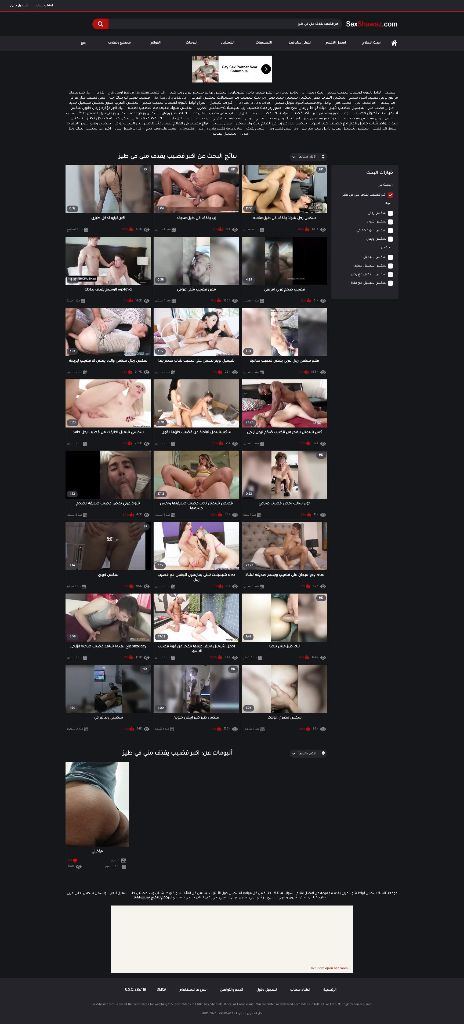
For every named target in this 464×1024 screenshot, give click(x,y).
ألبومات (191, 43)
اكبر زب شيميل (221, 103)
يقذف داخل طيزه (181, 119)
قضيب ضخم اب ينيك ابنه (130, 98)
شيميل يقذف (224, 134)
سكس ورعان (376, 239)
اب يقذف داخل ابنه (249, 113)
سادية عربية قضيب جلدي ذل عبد (220, 129)
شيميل (386, 248)
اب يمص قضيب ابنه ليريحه (213, 114)
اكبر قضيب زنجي (365, 103)
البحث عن (385, 185)
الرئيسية (394, 43)
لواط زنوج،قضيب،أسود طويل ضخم (304, 103)
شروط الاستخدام (193, 990)
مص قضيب (222, 124)
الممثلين (227, 43)
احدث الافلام (372, 43)
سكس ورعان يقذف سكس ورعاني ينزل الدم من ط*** (118, 114)
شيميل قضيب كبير (347, 108)
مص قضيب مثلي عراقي (88, 98)
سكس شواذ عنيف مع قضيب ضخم (160, 108)
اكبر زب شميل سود (128, 129)
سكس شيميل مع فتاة (368, 283)
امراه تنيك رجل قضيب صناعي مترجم (272, 119)
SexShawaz (225, 1013)
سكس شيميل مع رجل (368, 274)
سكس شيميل (374, 257)
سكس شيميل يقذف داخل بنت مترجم (335, 129)
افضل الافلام (336, 43)
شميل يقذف (255, 129)
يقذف (100, 93)
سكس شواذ (376, 222)
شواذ (388, 204)
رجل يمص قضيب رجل (283, 129)
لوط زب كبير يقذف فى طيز (331, 114)
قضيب (390, 93)
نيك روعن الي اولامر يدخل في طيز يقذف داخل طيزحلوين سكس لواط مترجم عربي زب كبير (246, 93)
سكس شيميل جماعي (369, 266)
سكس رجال (377, 213)
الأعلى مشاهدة (299, 43)
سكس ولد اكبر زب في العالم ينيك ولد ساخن (271, 124)
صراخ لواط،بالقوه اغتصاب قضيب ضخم (174, 103)
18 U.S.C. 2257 (135, 990)
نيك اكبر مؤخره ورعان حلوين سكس (97, 108)
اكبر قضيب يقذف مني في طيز (364, 195)
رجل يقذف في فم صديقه (363, 119)
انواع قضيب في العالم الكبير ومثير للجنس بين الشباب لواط (162, 124)
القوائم (156, 43)
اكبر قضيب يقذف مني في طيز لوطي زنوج (136, 93)
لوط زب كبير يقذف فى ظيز (322, 119)
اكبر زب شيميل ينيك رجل (89, 129)
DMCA (161, 990)
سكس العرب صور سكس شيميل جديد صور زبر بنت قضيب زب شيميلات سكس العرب (268, 98)
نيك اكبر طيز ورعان (176, 114)
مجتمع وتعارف (119, 43)
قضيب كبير (343, 103)
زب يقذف (387, 103)
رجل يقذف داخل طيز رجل (170, 98)
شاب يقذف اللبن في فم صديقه (219, 119)
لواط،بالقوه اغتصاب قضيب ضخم (354, 93)
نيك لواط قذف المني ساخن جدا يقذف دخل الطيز (126, 119)
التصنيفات (264, 43)
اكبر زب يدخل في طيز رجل (254, 103)
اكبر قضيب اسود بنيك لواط (287, 114)
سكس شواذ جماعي (371, 230)
